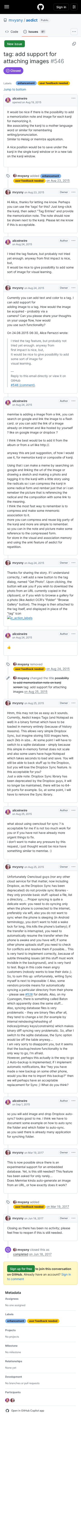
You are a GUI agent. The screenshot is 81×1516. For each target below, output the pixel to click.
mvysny (16, 20)
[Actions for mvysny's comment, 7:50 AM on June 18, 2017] (73, 1218)
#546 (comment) (23, 385)
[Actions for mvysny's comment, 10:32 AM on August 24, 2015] (73, 563)
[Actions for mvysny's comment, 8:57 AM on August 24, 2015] (73, 288)
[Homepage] (40, 6)
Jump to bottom (14, 89)
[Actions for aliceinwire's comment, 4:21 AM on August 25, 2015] (73, 810)
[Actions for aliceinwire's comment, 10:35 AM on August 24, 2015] (73, 634)
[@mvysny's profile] (8, 192)
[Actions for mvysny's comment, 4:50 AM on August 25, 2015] (73, 867)
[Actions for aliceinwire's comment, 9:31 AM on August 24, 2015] (73, 401)
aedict (32, 20)
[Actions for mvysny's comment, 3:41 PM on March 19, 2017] (73, 1152)
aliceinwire (19, 98)
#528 (29, 994)
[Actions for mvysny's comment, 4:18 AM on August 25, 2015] (73, 703)
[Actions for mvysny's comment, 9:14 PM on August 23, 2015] (73, 192)
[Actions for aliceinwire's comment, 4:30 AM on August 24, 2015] (73, 241)
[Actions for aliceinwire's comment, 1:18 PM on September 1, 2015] (73, 1101)
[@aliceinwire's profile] (8, 100)
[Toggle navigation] (6, 6)
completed (20, 1254)
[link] (21, 175)
